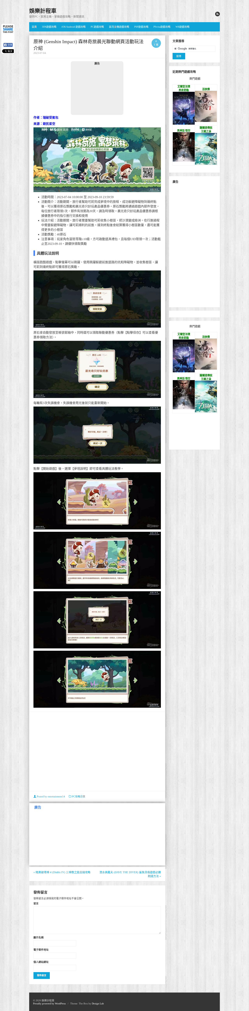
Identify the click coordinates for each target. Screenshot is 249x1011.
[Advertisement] (97, 90)
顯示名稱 (38, 937)
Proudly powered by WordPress (49, 1003)
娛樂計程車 (42, 11)
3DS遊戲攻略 (49, 26)
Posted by (50, 796)
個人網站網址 (41, 961)
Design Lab (98, 1003)
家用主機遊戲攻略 (119, 26)
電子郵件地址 (41, 949)
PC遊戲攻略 (97, 26)
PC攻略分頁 (78, 796)
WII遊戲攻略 (182, 26)
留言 (36, 903)
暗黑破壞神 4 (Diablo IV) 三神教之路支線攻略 (61, 872)
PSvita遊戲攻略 (161, 26)
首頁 (34, 26)
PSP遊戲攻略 (141, 26)
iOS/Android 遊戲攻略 (73, 26)
